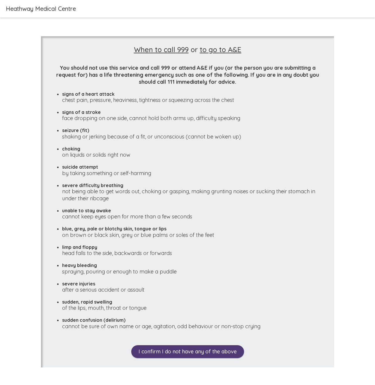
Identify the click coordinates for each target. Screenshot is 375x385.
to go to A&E (220, 49)
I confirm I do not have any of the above (188, 351)
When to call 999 (161, 49)
